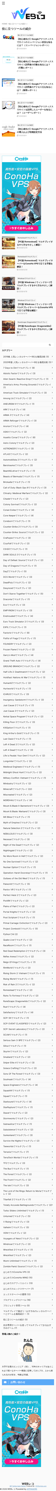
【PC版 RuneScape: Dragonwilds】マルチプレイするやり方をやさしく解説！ (34, 329)
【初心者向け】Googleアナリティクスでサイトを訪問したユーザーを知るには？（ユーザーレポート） (35, 109)
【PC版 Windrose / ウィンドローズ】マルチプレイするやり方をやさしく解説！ (35, 285)
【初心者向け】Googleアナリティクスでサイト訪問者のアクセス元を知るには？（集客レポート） (35, 87)
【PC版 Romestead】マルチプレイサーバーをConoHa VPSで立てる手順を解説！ (35, 263)
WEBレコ (28, 1483)
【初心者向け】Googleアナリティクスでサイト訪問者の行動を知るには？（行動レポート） (35, 64)
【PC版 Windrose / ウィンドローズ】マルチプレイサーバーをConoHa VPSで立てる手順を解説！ (35, 307)
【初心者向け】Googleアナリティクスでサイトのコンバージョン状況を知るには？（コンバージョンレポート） (35, 42)
